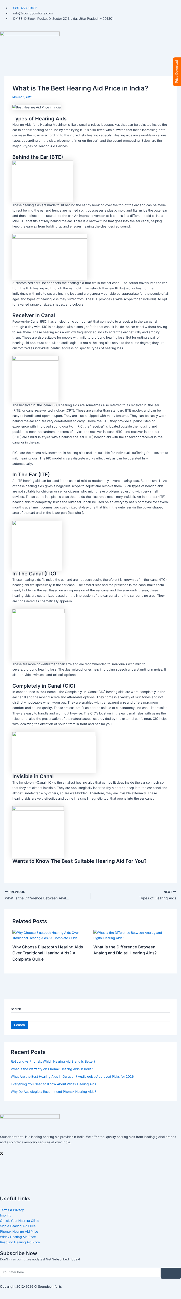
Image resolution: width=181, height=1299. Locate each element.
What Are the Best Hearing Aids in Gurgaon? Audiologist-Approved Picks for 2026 (72, 1077)
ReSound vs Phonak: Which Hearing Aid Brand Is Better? (53, 1062)
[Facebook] (90, 1163)
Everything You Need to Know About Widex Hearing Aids (53, 1084)
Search (16, 1009)
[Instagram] (90, 1183)
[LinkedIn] (90, 1173)
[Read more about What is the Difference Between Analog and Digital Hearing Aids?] (131, 935)
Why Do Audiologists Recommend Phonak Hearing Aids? (53, 1092)
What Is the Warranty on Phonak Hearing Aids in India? (52, 1069)
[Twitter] (90, 1153)
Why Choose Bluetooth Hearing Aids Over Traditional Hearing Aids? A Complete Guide (47, 952)
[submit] (171, 1273)
